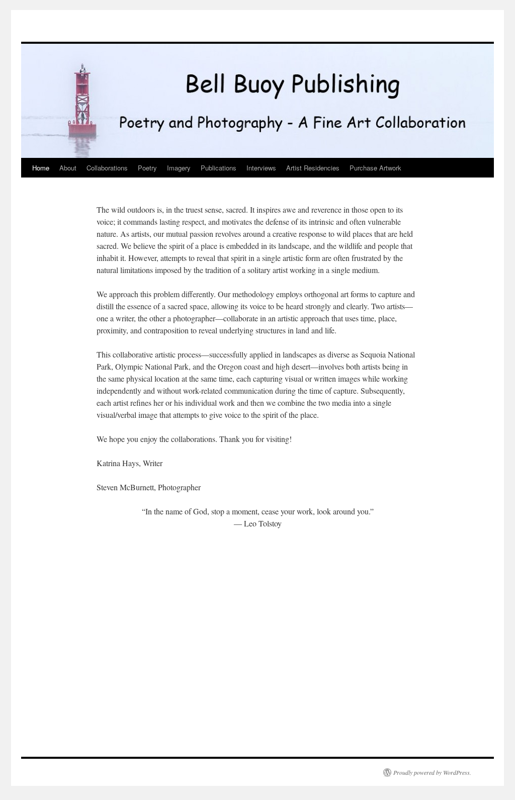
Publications (218, 167)
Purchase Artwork (375, 167)
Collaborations (107, 167)
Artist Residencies (312, 167)
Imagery (179, 167)
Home (40, 167)
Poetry (147, 167)
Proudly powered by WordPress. (432, 772)
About (67, 167)
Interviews (261, 167)
